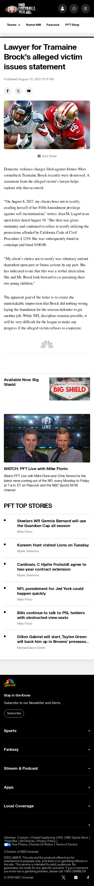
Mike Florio (24, 532)
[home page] (20, 8)
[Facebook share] (8, 91)
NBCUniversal (30, 852)
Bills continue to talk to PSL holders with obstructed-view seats (51, 615)
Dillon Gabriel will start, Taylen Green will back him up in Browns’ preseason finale (53, 639)
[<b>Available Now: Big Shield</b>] (69, 388)
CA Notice (46, 844)
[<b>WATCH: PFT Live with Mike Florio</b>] (47, 438)
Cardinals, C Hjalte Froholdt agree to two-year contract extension (51, 567)
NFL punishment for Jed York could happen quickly (50, 591)
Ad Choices (27, 841)
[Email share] (29, 91)
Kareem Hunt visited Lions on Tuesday (53, 545)
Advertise (10, 837)
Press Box (11, 841)
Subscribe (14, 713)
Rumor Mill (33, 25)
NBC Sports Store (76, 837)
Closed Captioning (43, 837)
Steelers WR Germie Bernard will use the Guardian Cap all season (51, 523)
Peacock (53, 25)
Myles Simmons (28, 551)
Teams (11, 25)
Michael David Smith (31, 648)
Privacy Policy (46, 841)
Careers (23, 837)
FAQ (60, 837)
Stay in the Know (17, 695)
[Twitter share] (18, 91)
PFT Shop (72, 25)
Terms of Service (66, 844)
